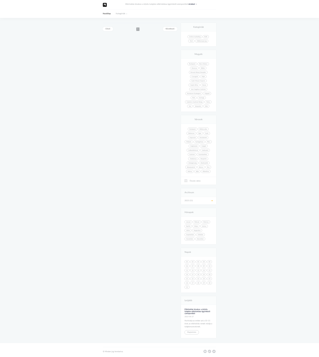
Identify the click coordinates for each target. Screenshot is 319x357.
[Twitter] (214, 352)
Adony (190, 171)
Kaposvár (193, 137)
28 (198, 283)
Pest (193, 97)
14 (204, 270)
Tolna (208, 102)
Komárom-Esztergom (194, 93)
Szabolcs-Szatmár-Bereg (194, 102)
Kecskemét (203, 137)
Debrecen (191, 133)
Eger (199, 133)
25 (209, 278)
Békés (203, 68)
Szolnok (192, 154)
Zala (206, 106)
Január (188, 222)
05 (209, 262)
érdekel (192, 4)
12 (193, 270)
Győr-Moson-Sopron (198, 81)
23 (198, 278)
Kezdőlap (107, 14)
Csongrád (195, 76)
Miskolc (188, 142)
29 (204, 283)
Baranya (194, 68)
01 (187, 262)
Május (196, 226)
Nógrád (207, 93)
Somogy (201, 97)
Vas (190, 106)
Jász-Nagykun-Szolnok (198, 89)
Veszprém (198, 106)
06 (187, 266)
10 (209, 266)
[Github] (209, 352)
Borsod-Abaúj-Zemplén (198, 72)
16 (187, 274)
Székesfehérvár (193, 150)
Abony (201, 167)
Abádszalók (204, 163)
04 (204, 262)
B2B (205, 36)
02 (193, 262)
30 (209, 283)
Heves (204, 85)
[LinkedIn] (205, 352)
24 (204, 278)
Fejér (203, 76)
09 (204, 266)
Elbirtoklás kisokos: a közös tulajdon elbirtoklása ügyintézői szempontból (197, 311)
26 (187, 283)
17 (193, 274)
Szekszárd (205, 150)
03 (198, 262)
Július (188, 230)
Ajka (197, 171)
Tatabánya (193, 158)
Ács (208, 167)
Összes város (195, 181)
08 (198, 266)
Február (196, 222)
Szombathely (203, 154)
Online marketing (194, 36)
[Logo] (105, 5)
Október (200, 234)
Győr (206, 133)
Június (204, 226)
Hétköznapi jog (202, 41)
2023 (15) (189, 201)
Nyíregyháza (199, 142)
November (189, 239)
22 (193, 278)
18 (198, 274)
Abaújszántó (191, 167)
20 (209, 274)
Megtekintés (191, 332)
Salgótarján (194, 146)
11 (187, 270)
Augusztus (197, 230)
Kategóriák (120, 14)
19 (204, 274)
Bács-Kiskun (203, 64)
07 (193, 266)
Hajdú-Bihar (194, 85)
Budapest (192, 64)
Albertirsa (206, 171)
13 (198, 270)
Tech (191, 41)
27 (193, 283)
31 (187, 287)
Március (205, 222)
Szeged (203, 146)
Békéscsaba (203, 129)
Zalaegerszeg (192, 163)
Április (188, 226)
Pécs (208, 142)
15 (209, 270)
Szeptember (190, 234)
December (200, 239)
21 (187, 278)
